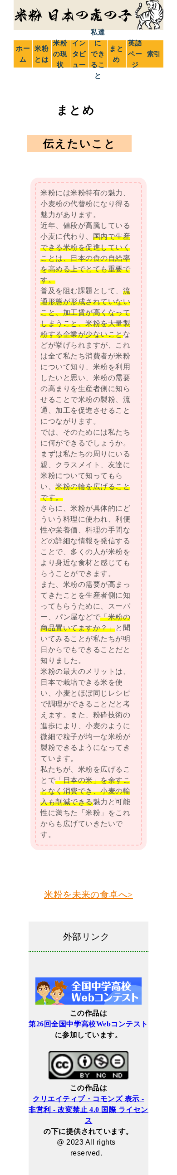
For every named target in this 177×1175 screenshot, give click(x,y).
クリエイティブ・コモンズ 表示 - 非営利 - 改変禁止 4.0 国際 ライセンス (88, 1109)
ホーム (23, 54)
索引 (154, 54)
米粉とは (41, 54)
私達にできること (98, 54)
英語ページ (135, 54)
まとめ (116, 54)
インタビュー (79, 54)
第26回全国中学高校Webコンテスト (88, 1024)
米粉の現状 (60, 54)
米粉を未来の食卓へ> (88, 894)
